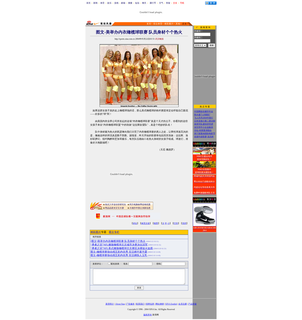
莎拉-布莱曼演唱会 (203, 130)
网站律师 (160, 304)
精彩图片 (169, 24)
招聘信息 (150, 304)
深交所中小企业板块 (203, 127)
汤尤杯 (210, 136)
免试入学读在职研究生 (115, 204)
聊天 (144, 3)
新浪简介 (110, 304)
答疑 (168, 3)
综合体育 (157, 24)
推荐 (156, 223)
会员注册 (182, 304)
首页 (88, 3)
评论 (135, 223)
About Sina (120, 304)
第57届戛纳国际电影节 (204, 133)
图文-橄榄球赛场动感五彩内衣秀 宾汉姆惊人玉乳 (119, 255)
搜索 (130, 3)
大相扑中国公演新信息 (140, 208)
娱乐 (109, 3)
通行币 (153, 3)
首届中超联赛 (200, 136)
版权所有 (147, 315)
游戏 (116, 3)
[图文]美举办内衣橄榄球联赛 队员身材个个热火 (118, 241)
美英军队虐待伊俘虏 (203, 124)
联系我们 (140, 304)
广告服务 (130, 304)
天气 (161, 3)
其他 (178, 24)
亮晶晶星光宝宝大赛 (114, 208)
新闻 (95, 3)
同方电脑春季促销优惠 (140, 204)
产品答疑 (192, 304)
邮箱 (123, 3)
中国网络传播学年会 (203, 111)
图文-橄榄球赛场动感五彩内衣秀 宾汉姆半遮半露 (119, 251)
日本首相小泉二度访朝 (204, 121)
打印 (176, 223)
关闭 (184, 223)
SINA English (171, 304)
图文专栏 (114, 232)
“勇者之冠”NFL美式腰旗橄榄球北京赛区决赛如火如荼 (122, 248)
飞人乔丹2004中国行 (203, 118)
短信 (137, 3)
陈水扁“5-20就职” (202, 114)
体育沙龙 (145, 223)
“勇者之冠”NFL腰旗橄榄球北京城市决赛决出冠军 (119, 244)
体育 (102, 3)
